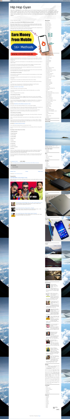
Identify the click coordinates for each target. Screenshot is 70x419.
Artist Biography (48, 60)
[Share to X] (22, 161)
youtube (47, 402)
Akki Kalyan (48, 56)
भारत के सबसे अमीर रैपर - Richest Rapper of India (18, 177)
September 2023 (47, 27)
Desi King (47, 66)
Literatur (47, 163)
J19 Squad (47, 89)
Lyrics (47, 90)
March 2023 (47, 35)
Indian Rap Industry (49, 82)
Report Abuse (47, 119)
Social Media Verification (50, 113)
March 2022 (47, 49)
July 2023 (46, 30)
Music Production (49, 95)
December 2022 (47, 38)
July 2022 (46, 44)
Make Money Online (22, 162)
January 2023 (47, 37)
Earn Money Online (16, 162)
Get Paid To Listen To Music (50, 76)
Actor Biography (48, 55)
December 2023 (47, 24)
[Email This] (20, 161)
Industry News (48, 84)
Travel (47, 162)
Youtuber (50, 383)
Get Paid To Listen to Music (19, 86)
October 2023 (47, 26)
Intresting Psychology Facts (50, 88)
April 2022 (46, 48)
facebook (47, 150)
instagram (47, 151)
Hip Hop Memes (48, 79)
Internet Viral (48, 86)
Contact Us (48, 158)
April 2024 (46, 21)
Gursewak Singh (48, 77)
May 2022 (46, 47)
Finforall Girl (48, 72)
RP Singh (47, 107)
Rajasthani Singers (49, 103)
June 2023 (46, 31)
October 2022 (47, 41)
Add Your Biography (49, 156)
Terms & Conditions (49, 389)
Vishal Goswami (48, 115)
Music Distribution (49, 94)
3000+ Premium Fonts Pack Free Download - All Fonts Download (54, 294)
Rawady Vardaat (48, 106)
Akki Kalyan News (56, 365)
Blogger (39, 415)
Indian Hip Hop (48, 80)
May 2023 (46, 32)
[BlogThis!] (21, 161)
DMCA (47, 386)
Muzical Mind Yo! (48, 96)
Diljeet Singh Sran (49, 68)
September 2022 (47, 42)
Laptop (47, 164)
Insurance (47, 85)
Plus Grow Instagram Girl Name (51, 100)
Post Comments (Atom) (18, 173)
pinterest (47, 401)
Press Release (48, 102)
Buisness (47, 65)
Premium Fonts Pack (49, 101)
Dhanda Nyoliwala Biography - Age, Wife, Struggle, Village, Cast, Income (54, 286)
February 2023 (47, 36)
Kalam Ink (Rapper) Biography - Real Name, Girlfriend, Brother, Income (54, 349)
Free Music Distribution (49, 73)
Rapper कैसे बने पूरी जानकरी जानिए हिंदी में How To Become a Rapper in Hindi (54, 310)
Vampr (47, 114)
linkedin (47, 400)
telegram (47, 397)
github (47, 406)
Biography (47, 62)
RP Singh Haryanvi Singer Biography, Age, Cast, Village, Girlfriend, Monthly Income (29, 202)
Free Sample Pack (49, 74)
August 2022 (47, 43)
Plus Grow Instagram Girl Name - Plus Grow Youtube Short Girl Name (54, 356)
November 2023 (47, 25)
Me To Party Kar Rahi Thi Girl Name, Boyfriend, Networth (54, 325)
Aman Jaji (47, 59)
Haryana (47, 78)
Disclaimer (47, 390)
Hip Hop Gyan (20, 7)
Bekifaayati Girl (48, 61)
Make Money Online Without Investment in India (22, 103)
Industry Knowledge (49, 83)
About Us (47, 157)
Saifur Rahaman (48, 108)
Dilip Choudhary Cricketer (50, 67)
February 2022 (47, 50)
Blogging (53, 368)
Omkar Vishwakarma (49, 97)
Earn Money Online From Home (19, 123)
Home (26, 171)
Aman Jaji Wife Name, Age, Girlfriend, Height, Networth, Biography (26, 213)
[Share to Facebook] (23, 161)
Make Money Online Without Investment (32, 162)
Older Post (40, 171)
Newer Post (12, 171)
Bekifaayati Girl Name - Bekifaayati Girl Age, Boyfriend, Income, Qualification (54, 333)
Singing (47, 112)
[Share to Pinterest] (24, 161)
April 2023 (46, 33)
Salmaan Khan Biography (50, 109)
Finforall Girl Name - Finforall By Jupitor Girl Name (54, 341)
